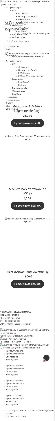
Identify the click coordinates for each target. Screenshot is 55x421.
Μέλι (14, 10)
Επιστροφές (12, 356)
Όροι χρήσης (12, 359)
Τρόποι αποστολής (15, 353)
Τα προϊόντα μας (14, 7)
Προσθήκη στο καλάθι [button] (27, 123)
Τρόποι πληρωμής (14, 350)
